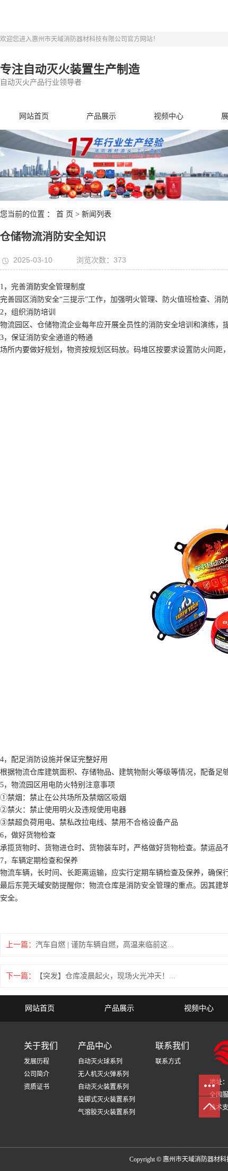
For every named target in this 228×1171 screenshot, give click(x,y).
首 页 (64, 214)
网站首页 (34, 116)
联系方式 (168, 1061)
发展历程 (36, 1061)
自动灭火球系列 (100, 1061)
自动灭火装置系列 (103, 1087)
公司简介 (36, 1074)
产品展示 (101, 116)
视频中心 (168, 116)
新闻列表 (96, 214)
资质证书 (36, 1087)
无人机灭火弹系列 (103, 1074)
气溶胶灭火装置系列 (106, 1112)
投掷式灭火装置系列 (106, 1099)
